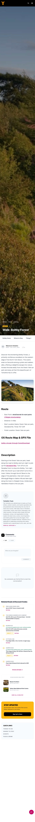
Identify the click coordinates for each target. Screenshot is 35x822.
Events (6, 734)
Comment (26, 559)
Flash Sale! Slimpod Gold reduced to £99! (17, 663)
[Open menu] (32, 3)
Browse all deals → (17, 669)
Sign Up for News (17, 714)
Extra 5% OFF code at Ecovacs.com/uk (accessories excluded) (16, 629)
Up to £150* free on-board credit (15, 608)
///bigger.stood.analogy (12, 417)
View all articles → (9, 525)
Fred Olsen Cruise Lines (12, 606)
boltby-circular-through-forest (12, 443)
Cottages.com (10, 639)
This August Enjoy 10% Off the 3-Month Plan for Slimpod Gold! (19, 652)
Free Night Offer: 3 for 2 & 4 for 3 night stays (18, 641)
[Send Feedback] (31, 812)
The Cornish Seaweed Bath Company (16, 615)
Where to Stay (18, 338)
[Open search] (28, 3)
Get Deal (8, 610)
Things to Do (8, 728)
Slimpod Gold (10, 647)
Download (26, 443)
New (12, 540)
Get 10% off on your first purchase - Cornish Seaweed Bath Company (18, 617)
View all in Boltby (17, 695)
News (10, 322)
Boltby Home (7, 338)
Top (6, 540)
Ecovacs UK (9, 625)
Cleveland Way (11, 465)
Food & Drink (8, 736)
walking (5, 326)
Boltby (5, 322)
